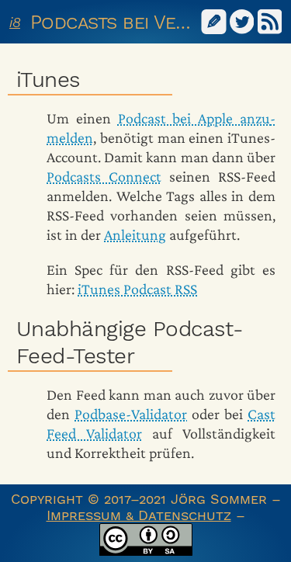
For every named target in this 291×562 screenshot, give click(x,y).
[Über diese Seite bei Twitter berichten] (242, 20)
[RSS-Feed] (270, 20)
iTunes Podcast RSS (137, 288)
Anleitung (135, 234)
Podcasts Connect (104, 176)
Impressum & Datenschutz (139, 515)
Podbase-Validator (130, 413)
